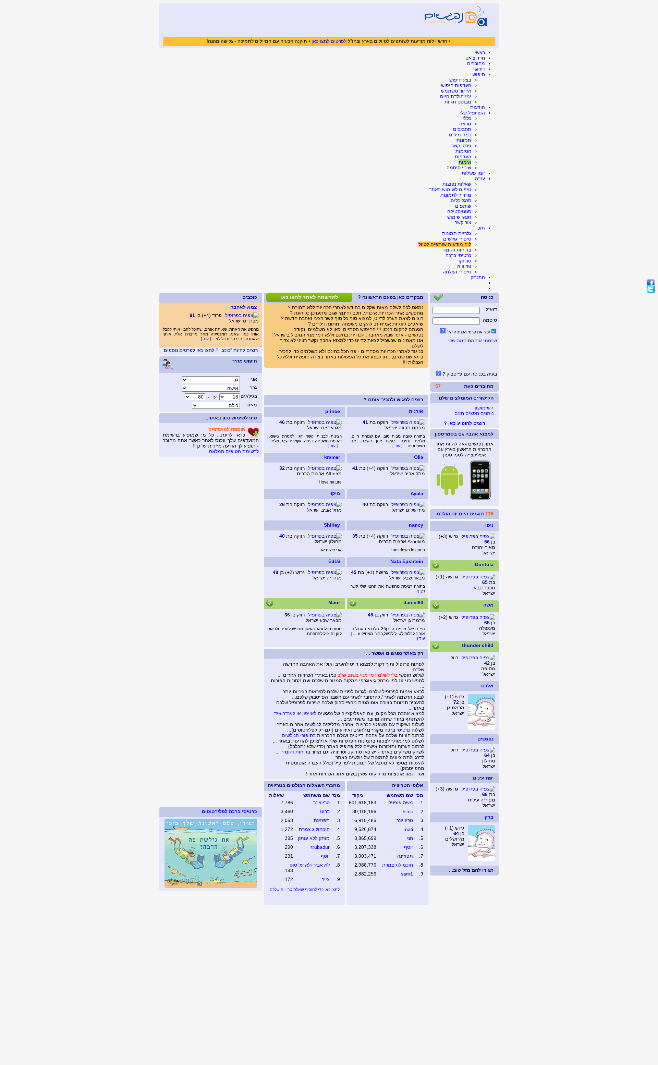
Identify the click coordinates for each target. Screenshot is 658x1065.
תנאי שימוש (459, 217)
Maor (334, 602)
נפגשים (485, 739)
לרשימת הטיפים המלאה (234, 451)
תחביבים (462, 129)
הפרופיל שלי (472, 112)
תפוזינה (405, 856)
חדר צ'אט (475, 58)
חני (410, 838)
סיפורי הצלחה (457, 271)
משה (488, 605)
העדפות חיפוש (456, 85)
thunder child (478, 645)
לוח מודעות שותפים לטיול (444, 244)
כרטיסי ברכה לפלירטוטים (229, 811)
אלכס (487, 685)
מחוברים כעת (479, 386)
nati (409, 829)
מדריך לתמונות (455, 195)
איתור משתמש (456, 91)
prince (332, 411)
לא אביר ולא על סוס (310, 865)
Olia (418, 457)
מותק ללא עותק (314, 838)
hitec (408, 811)
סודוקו (465, 261)
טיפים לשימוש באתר (450, 189)
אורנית (416, 411)
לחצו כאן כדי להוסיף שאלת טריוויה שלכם (305, 889)
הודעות (477, 107)
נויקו (335, 493)
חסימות (463, 151)
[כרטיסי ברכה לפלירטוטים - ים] (210, 886)
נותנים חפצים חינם (474, 413)
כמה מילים (460, 134)
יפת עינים (483, 778)
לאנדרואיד (284, 713)
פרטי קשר (461, 145)
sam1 (407, 874)
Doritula (484, 564)
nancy (416, 525)
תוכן (480, 228)
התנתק (478, 277)
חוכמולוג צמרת (397, 865)
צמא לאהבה (243, 307)
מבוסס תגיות (457, 102)
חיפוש (479, 74)
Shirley (332, 525)
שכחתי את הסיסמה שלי (472, 340)
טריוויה (464, 266)
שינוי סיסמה (459, 167)
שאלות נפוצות (456, 184)
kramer (332, 457)
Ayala (417, 493)
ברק (489, 817)
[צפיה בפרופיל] (478, 536)
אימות (465, 162)
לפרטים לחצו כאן (329, 41)
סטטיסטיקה (459, 211)
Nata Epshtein (406, 561)
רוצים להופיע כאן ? (464, 423)
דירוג (480, 69)
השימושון (484, 408)
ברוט (325, 811)
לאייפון (309, 713)
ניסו (489, 525)
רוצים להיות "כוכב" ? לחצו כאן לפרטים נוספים (211, 350)
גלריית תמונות (456, 233)
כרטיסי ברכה (458, 255)
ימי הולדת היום (455, 96)
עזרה (480, 178)
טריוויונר (405, 820)
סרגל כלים (461, 200)
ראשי (480, 52)
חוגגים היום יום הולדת (460, 513)
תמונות (463, 140)
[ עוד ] (333, 445)
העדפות (463, 156)
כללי (467, 118)
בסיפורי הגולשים (299, 735)
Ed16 (334, 561)
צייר (326, 879)
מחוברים (476, 63)
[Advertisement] (346, 381)
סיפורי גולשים (457, 239)
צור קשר (463, 222)
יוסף (408, 847)
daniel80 (413, 602)
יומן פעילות (473, 173)
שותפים (463, 206)
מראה (465, 123)
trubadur (320, 847)
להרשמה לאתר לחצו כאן (309, 297)
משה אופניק (400, 802)
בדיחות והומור (456, 250)
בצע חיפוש (460, 80)
